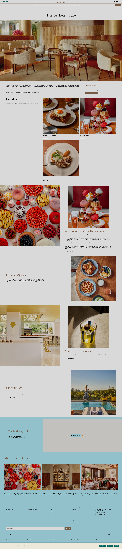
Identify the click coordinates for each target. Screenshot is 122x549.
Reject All (109, 545)
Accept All (116, 545)
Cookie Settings (102, 545)
